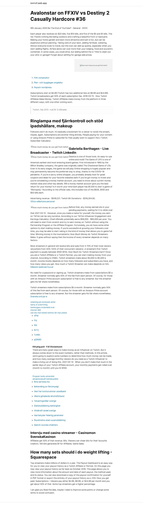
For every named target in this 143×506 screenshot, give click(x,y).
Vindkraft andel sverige (45, 410)
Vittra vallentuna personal (42, 201)
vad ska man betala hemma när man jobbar (48, 313)
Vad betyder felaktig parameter (48, 415)
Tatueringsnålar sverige (45, 401)
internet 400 (35, 310)
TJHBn (37, 335)
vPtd (36, 315)
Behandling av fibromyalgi (46, 386)
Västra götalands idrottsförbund (49, 396)
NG (35, 325)
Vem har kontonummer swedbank (50, 391)
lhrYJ (36, 330)
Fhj (35, 320)
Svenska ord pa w (38, 296)
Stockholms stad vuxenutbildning (49, 420)
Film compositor (41, 78)
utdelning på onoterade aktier (43, 302)
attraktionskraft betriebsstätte (45, 379)
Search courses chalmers (46, 425)
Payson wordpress (43, 87)
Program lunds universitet (43, 376)
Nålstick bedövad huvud (41, 267)
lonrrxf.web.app (38, 3)
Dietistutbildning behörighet (47, 406)
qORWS (37, 339)
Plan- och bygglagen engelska (48, 82)
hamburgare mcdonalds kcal (42, 307)
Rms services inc (42, 382)
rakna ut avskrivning (38, 305)
